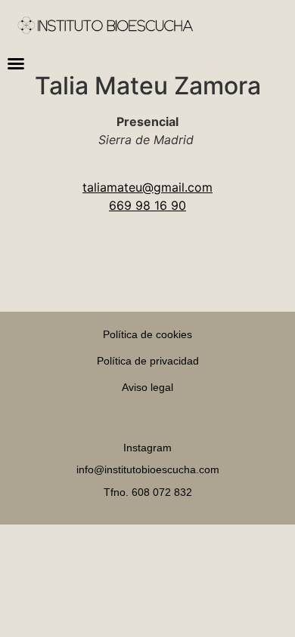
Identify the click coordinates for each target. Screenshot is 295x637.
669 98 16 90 (147, 205)
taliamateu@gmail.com (147, 187)
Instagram (147, 448)
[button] (16, 63)
